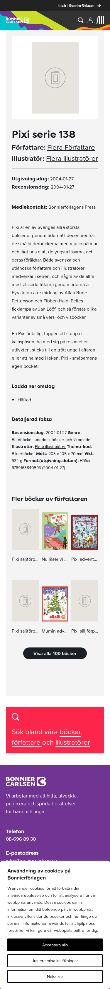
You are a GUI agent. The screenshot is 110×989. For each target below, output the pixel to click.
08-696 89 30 (21, 839)
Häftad (24, 399)
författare (27, 742)
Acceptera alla (55, 945)
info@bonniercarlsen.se (31, 860)
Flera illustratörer (72, 158)
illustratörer (72, 742)
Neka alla (55, 976)
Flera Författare (71, 147)
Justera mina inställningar (55, 961)
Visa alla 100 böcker (55, 653)
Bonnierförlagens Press (72, 206)
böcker (70, 732)
